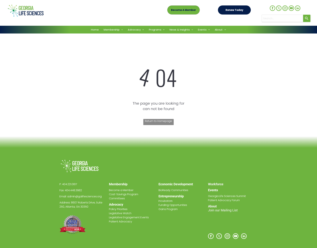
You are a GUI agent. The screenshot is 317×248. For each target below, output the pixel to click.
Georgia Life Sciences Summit (227, 196)
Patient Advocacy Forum (224, 200)
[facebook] (272, 8)
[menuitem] (94, 29)
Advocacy (116, 204)
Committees (117, 198)
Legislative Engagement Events (129, 217)
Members (116, 184)
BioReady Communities (173, 190)
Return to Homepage (158, 121)
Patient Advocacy (120, 221)
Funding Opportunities (172, 205)
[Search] (306, 18)
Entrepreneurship (171, 196)
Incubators (165, 201)
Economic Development (175, 184)
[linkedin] (297, 8)
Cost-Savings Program (123, 194)
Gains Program (168, 209)
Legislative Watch (120, 213)
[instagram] (285, 8)
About (212, 206)
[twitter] (279, 8)
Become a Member (121, 190)
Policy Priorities (118, 209)
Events (213, 190)
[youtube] (291, 8)
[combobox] (282, 18)
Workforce (215, 184)
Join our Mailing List (223, 210)
